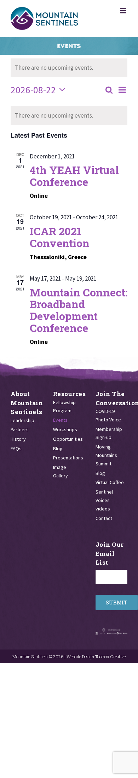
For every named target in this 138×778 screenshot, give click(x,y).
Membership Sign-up (109, 433)
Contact (104, 518)
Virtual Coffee (110, 482)
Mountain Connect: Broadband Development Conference (78, 310)
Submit (116, 602)
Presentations (67, 457)
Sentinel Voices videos (104, 500)
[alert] (69, 115)
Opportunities (67, 439)
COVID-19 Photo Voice (108, 415)
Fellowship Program (64, 406)
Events (60, 420)
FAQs (16, 448)
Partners (20, 429)
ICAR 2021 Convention (60, 237)
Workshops (65, 429)
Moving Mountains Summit (106, 455)
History (18, 439)
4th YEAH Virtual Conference (74, 176)
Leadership (22, 420)
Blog (58, 448)
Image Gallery (60, 471)
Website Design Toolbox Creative (96, 656)
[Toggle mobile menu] (123, 10)
